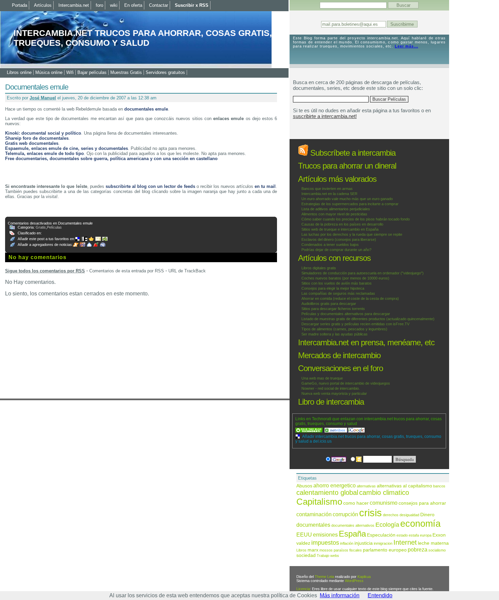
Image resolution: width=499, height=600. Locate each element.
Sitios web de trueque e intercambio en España (339, 229)
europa (425, 535)
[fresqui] (90, 245)
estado (402, 535)
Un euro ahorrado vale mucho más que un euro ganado (347, 199)
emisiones (325, 534)
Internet (405, 542)
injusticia (363, 543)
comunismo (384, 503)
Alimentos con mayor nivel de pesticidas (334, 214)
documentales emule (146, 109)
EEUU (304, 534)
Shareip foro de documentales (37, 138)
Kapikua (364, 577)
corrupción (345, 514)
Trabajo (323, 556)
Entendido (380, 595)
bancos (439, 486)
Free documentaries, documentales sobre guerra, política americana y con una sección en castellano (111, 158)
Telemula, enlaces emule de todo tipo (44, 153)
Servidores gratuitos (165, 72)
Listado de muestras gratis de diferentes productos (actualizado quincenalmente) (368, 319)
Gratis (41, 227)
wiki (113, 5)
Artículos (43, 5)
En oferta (133, 5)
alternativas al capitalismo (404, 485)
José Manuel (43, 97)
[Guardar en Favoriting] (105, 239)
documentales (313, 525)
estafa (414, 535)
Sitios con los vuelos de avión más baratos (336, 283)
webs (334, 556)
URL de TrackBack (187, 270)
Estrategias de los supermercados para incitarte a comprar (350, 204)
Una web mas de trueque (322, 378)
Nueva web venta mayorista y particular (334, 393)
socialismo (437, 550)
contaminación (314, 514)
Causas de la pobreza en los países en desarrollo (342, 224)
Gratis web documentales (31, 143)
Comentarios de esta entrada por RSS (126, 270)
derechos (391, 515)
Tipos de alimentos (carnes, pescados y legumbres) (344, 329)
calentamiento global (327, 492)
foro (99, 5)
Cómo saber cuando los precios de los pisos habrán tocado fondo (355, 219)
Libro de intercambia (331, 401)
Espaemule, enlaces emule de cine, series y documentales (66, 148)
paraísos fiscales (348, 550)
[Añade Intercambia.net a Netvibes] (336, 430)
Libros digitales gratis (318, 268)
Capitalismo (319, 502)
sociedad (306, 555)
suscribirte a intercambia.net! (325, 116)
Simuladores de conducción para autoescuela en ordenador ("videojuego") (362, 273)
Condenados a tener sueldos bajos (330, 245)
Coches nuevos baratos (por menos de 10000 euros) (345, 278)
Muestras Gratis (126, 72)
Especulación (381, 535)
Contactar (158, 5)
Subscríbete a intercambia (351, 152)
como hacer (356, 503)
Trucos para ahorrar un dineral (347, 165)
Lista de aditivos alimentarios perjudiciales (335, 209)
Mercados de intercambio (339, 355)
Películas (54, 227)
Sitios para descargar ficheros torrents (333, 309)
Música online (48, 72)
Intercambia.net (73, 5)
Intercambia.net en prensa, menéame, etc (366, 342)
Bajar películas (92, 72)
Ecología (387, 524)
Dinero (427, 514)
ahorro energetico (334, 485)
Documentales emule (36, 87)
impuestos (325, 542)
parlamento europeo (385, 550)
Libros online (19, 72)
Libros (301, 550)
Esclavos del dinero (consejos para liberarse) (338, 239)
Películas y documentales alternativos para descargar (345, 314)
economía (420, 524)
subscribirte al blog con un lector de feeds (150, 186)
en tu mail (265, 186)
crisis (370, 512)
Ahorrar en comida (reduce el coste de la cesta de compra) (350, 298)
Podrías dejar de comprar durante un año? (336, 250)
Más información (339, 595)
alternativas (366, 486)
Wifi (70, 72)
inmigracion (383, 543)
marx (313, 550)
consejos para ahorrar (422, 503)
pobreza (417, 549)
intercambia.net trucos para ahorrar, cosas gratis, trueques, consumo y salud (143, 37)
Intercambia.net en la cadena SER (329, 194)
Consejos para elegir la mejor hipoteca (332, 288)
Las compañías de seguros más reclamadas (338, 293)
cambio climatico (384, 492)
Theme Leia (324, 577)
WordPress (354, 581)
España (352, 533)
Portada (19, 5)
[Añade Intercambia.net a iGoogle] (356, 430)
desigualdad (409, 515)
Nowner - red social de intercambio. (330, 388)
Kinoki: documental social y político (43, 133)
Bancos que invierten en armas (327, 189)
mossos (326, 550)
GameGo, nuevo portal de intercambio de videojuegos (345, 383)
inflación (346, 543)
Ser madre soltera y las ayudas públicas (334, 334)
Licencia (303, 589)
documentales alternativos (352, 525)
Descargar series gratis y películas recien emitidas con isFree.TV (355, 324)
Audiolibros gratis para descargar (328, 304)
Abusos (304, 485)
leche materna (433, 543)
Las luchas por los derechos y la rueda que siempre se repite (351, 234)
